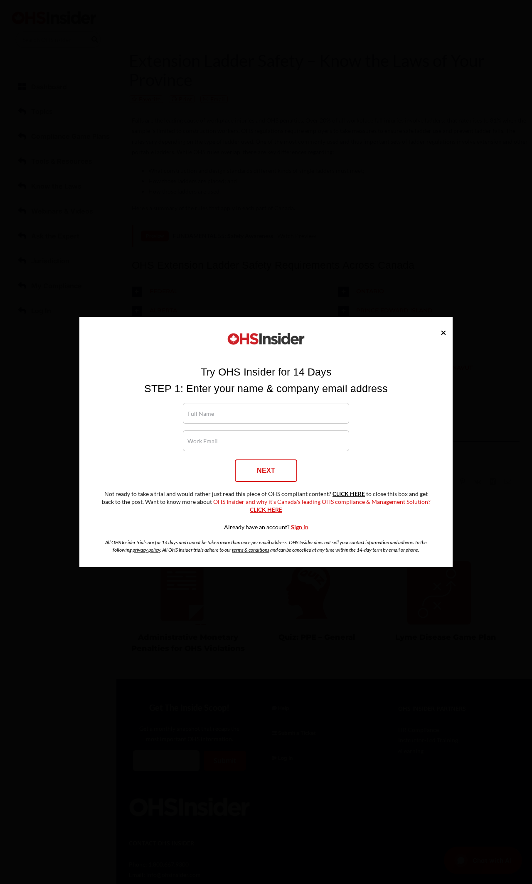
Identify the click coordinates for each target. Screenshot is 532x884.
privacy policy (146, 550)
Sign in (299, 527)
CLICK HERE (348, 494)
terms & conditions (250, 550)
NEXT (266, 470)
